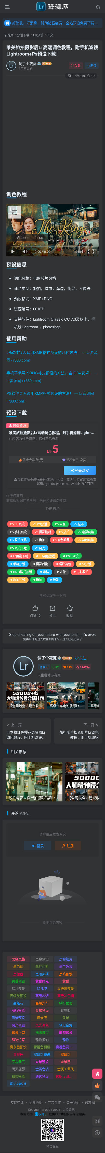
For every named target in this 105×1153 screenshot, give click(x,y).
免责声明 (35, 1102)
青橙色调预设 (66, 1046)
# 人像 (61, 572)
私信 (93, 65)
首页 (9, 35)
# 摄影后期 (40, 564)
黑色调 (18, 966)
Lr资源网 (69, 1109)
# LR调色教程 (45, 556)
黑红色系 (42, 966)
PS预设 (42, 524)
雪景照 (66, 1061)
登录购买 (82, 470)
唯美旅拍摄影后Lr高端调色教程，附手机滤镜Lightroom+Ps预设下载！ (52, 50)
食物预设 (42, 1010)
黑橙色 (18, 973)
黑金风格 (18, 958)
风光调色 (42, 1025)
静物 (65, 1039)
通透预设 (42, 1076)
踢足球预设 (18, 1083)
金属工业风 (65, 1068)
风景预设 (18, 1017)
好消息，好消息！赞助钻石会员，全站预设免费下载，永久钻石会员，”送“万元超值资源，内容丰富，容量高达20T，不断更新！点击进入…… (56, 22)
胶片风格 (21, 540)
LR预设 (38, 35)
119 (69, 667)
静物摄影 (42, 1039)
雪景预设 (42, 1061)
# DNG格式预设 (21, 572)
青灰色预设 (18, 1046)
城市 (81, 524)
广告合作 (54, 1102)
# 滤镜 (44, 572)
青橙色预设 (42, 1046)
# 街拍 (37, 580)
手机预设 (21, 532)
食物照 (66, 1010)
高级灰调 (42, 995)
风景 (65, 1017)
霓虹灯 (66, 1054)
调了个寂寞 (27, 63)
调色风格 (88, 540)
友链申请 (17, 1102)
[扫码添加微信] (97, 1097)
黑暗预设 (65, 973)
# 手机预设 (17, 564)
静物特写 (18, 1039)
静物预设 (65, 1032)
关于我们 (73, 1102)
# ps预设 (85, 564)
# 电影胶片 (81, 572)
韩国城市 (42, 1032)
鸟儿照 (42, 988)
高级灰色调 (65, 995)
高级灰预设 (18, 995)
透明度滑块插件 (66, 1076)
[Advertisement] (52, 133)
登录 (40, 845)
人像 (62, 524)
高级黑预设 (65, 988)
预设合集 (65, 1025)
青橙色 (18, 1054)
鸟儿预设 (18, 988)
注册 (70, 845)
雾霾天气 (18, 1061)
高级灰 (18, 1002)
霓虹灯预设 (42, 1054)
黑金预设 (42, 958)
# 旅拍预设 (17, 580)
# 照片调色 (63, 564)
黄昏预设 (18, 980)
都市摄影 (18, 1076)
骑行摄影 (18, 1010)
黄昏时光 (42, 980)
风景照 (42, 1017)
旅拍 (66, 532)
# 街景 (54, 580)
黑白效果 (65, 966)
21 (58, 667)
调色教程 (63, 540)
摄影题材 (45, 532)
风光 (42, 548)
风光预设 (18, 1025)
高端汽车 (42, 1002)
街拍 (42, 540)
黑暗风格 (42, 973)
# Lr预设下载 (19, 556)
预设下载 (23, 35)
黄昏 (65, 980)
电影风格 (88, 532)
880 (45, 667)
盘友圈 (90, 1102)
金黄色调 (42, 1068)
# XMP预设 (70, 556)
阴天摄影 (18, 1068)
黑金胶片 (65, 958)
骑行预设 (65, 1002)
